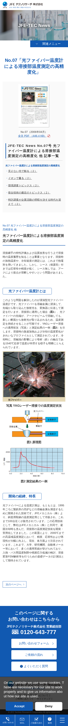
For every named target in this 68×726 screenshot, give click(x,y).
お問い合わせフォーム (34, 643)
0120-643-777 (38, 632)
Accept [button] (19, 706)
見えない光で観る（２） (22, 171)
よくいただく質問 (36, 666)
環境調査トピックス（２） (24, 185)
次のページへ (14, 584)
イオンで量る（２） (20, 178)
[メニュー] (62, 720)
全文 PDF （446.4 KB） (32, 135)
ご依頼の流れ (34, 654)
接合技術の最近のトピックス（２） (29, 192)
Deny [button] (49, 706)
